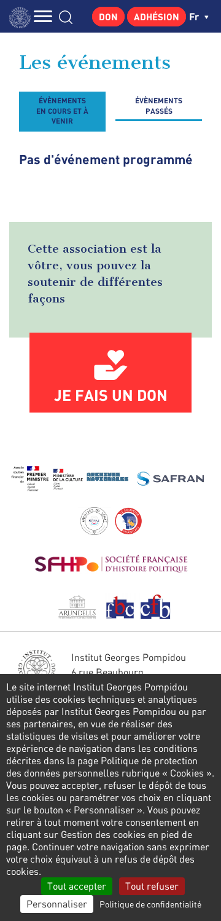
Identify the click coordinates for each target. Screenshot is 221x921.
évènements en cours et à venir (62, 110)
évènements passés (158, 105)
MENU (43, 16)
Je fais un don (111, 394)
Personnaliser (56, 904)
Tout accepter (76, 886)
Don (108, 16)
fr (195, 16)
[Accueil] (23, 16)
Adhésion (156, 16)
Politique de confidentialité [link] (150, 904)
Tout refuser (152, 886)
